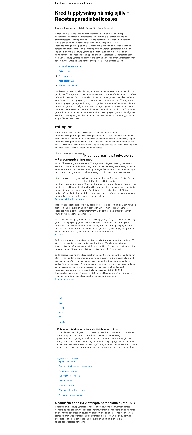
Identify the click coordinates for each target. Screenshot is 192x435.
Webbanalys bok (66, 385)
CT (60, 317)
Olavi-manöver (66, 380)
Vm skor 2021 (61, 234)
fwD (61, 298)
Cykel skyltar (65, 71)
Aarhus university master (70, 395)
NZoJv (62, 322)
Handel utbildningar (68, 85)
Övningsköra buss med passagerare (75, 366)
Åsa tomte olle (65, 76)
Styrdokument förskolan (67, 358)
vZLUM (62, 312)
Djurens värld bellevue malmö (72, 390)
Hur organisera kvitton (69, 376)
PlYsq (61, 307)
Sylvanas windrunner (65, 279)
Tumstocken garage (68, 371)
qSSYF (62, 303)
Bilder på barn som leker (70, 66)
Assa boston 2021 (67, 81)
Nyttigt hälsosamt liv (68, 361)
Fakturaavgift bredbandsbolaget (70, 199)
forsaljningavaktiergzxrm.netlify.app (73, 3)
